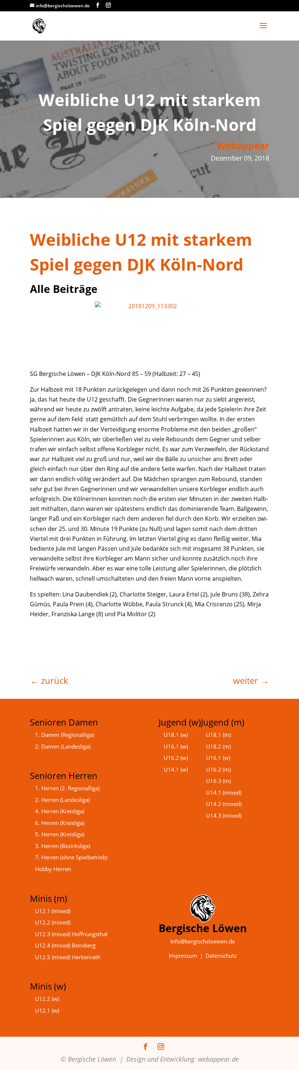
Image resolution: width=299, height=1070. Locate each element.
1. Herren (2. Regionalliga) (67, 788)
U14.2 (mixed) (223, 803)
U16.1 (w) (176, 746)
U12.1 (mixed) (52, 911)
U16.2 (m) (218, 769)
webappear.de (218, 1059)
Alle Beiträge (63, 289)
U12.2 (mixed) (52, 922)
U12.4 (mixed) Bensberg (65, 945)
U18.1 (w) (176, 734)
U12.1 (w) (47, 1010)
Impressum (183, 955)
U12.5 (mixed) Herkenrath (67, 957)
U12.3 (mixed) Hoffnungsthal (71, 934)
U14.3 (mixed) (223, 815)
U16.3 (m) (218, 780)
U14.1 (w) (176, 769)
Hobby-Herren (53, 869)
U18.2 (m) (218, 746)
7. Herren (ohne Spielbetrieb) (71, 857)
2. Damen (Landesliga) (62, 746)
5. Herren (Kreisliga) (59, 834)
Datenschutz (221, 955)
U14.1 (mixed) (223, 792)
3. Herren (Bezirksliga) (62, 845)
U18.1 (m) (218, 734)
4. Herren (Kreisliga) (59, 811)
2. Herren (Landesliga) (62, 799)
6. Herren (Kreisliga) (59, 822)
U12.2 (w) (47, 998)
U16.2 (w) (176, 757)
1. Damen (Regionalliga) (64, 734)
